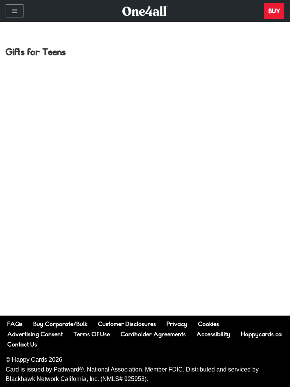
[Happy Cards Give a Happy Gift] (145, 11)
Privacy (177, 323)
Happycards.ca (261, 333)
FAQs (15, 323)
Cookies (208, 323)
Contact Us (22, 344)
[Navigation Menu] (14, 11)
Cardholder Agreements (153, 333)
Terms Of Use (91, 333)
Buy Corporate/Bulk (60, 323)
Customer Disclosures (127, 323)
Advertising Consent (35, 333)
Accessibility (213, 333)
